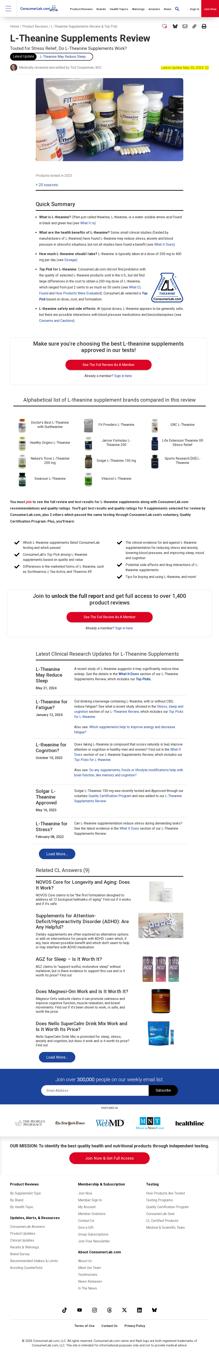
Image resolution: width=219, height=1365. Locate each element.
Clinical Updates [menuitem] (22, 1240)
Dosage (70, 260)
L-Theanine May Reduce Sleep (63, 57)
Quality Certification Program (110, 796)
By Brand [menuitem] (16, 1200)
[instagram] (94, 1310)
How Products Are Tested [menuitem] (165, 1193)
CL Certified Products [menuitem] (162, 1221)
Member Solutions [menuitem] (92, 1214)
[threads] (109, 1310)
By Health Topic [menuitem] (21, 1207)
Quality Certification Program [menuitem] (167, 1207)
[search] (177, 8)
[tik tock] (64, 1310)
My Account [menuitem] (87, 1207)
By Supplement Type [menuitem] (25, 1193)
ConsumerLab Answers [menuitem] (27, 1227)
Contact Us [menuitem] (86, 1221)
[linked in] (139, 1310)
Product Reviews (35, 26)
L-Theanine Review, (124, 712)
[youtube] (79, 1310)
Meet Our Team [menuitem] (89, 1268)
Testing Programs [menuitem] (159, 1200)
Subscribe (163, 1090)
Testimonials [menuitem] (87, 1275)
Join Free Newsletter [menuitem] (94, 1241)
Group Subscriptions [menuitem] (93, 1234)
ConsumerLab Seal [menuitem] (160, 1214)
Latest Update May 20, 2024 (185, 68)
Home (14, 26)
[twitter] (124, 1310)
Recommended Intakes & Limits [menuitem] (34, 1261)
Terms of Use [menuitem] (84, 1326)
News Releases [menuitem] (90, 1281)
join (29, 502)
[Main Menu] (8, 8)
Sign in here (123, 376)
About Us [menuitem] (85, 1261)
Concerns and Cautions (56, 321)
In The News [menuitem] (87, 1288)
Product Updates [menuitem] (22, 1233)
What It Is (87, 223)
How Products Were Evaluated (78, 293)
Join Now (210, 9)
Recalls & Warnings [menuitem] (24, 1247)
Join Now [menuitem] (85, 1193)
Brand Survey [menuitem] (20, 1254)
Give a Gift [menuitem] (85, 1227)
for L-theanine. (92, 760)
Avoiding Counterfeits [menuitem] (26, 1268)
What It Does (164, 244)
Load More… (57, 854)
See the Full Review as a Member (109, 365)
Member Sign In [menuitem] (90, 1200)
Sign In (194, 9)
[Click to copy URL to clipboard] (194, 26)
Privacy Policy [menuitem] (134, 1326)
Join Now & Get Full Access (109, 1158)
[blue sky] (154, 1310)
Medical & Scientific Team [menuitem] (165, 1227)
